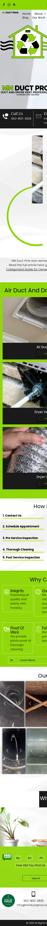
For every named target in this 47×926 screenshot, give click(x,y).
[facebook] (4, 5)
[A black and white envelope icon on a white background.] (39, 120)
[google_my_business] (14, 5)
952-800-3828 (21, 119)
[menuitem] (26, 14)
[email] (9, 5)
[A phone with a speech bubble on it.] (5, 120)
